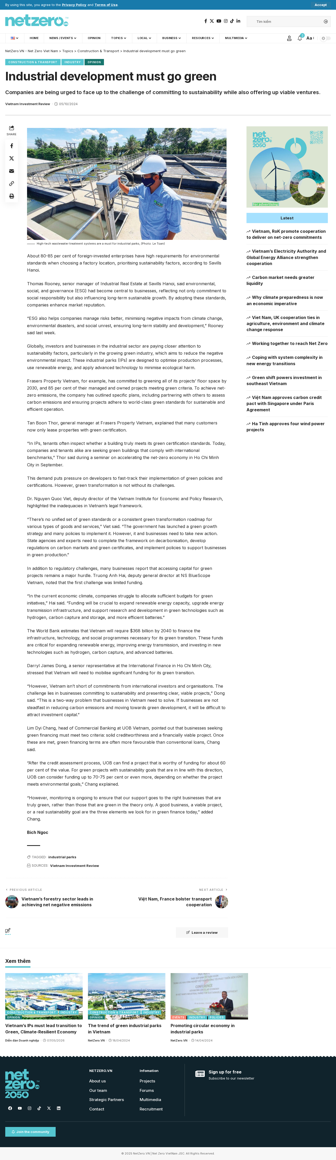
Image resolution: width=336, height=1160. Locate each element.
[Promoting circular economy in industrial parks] (209, 996)
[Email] (11, 170)
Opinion (94, 62)
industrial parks (62, 857)
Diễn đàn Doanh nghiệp (22, 1040)
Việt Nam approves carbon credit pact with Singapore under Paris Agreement (284, 403)
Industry (73, 62)
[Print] (11, 196)
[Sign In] (289, 38)
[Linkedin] (58, 1108)
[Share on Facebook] (11, 145)
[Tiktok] (39, 1108)
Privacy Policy (74, 5)
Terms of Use (106, 5)
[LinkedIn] (238, 21)
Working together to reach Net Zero (290, 343)
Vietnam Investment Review (27, 104)
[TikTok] (232, 21)
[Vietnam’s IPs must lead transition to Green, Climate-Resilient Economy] (44, 996)
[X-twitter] (49, 1108)
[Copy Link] (11, 183)
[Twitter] (211, 21)
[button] (287, 218)
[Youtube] (19, 1108)
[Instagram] (226, 21)
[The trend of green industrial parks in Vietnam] (126, 996)
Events (178, 1017)
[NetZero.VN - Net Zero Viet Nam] (36, 21)
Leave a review (205, 932)
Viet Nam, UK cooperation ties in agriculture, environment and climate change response (285, 323)
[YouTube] (219, 21)
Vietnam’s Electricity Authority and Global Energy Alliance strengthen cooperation (286, 257)
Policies (217, 1017)
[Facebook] (205, 21)
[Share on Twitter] (11, 158)
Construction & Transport (32, 62)
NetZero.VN (96, 1040)
